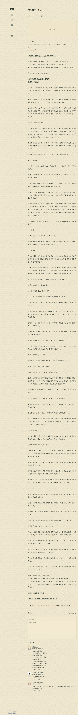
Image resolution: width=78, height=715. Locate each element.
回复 (39, 669)
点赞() (34, 669)
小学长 (34, 673)
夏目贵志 (35, 647)
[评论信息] (69, 636)
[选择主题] (12, 262)
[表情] (30, 636)
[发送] (73, 636)
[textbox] (52, 627)
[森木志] (12, 711)
